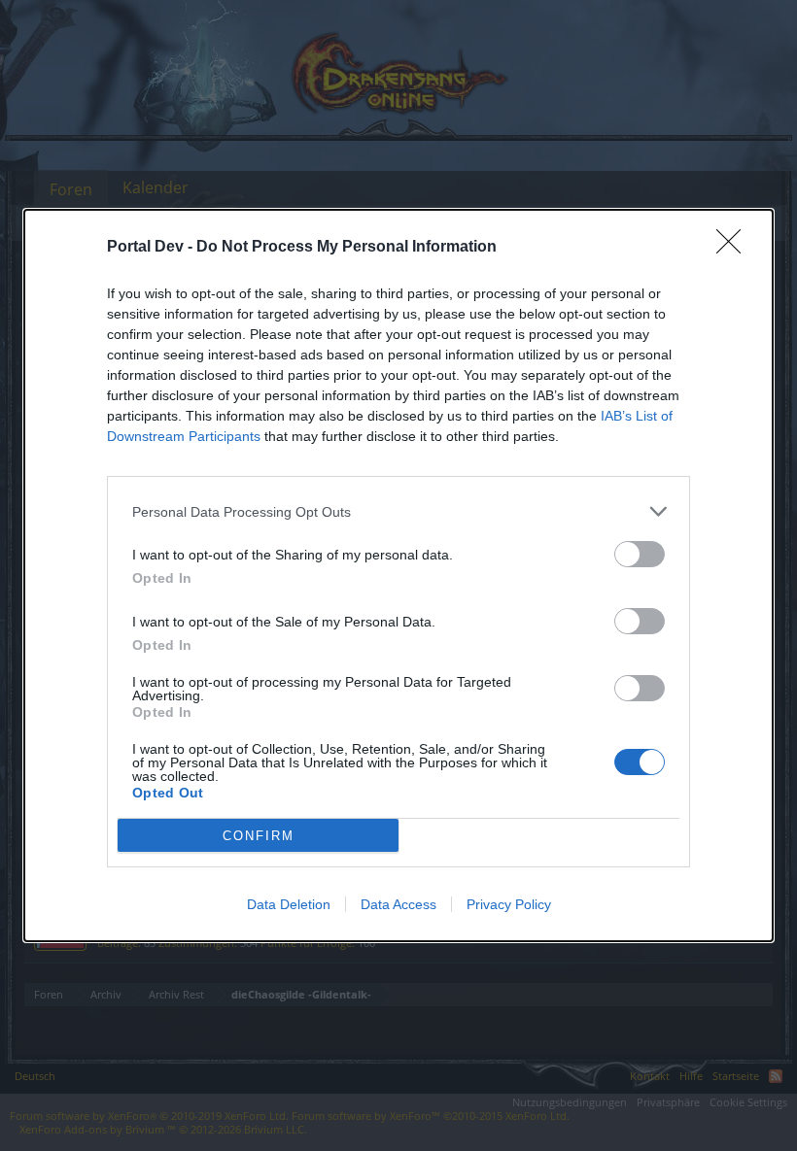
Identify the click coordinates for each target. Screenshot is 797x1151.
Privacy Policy (509, 904)
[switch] (639, 554)
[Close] (734, 247)
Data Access (398, 904)
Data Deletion (288, 904)
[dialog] (398, 575)
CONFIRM (259, 836)
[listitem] (398, 511)
